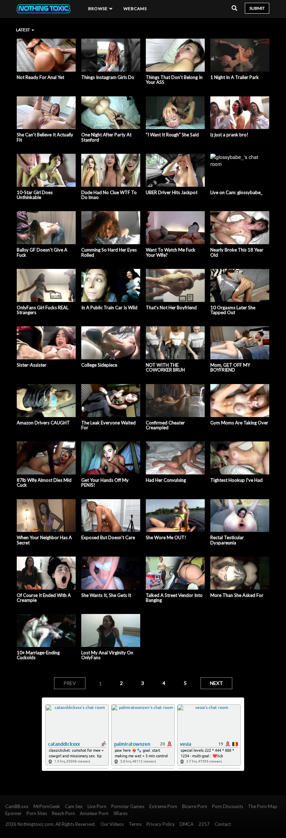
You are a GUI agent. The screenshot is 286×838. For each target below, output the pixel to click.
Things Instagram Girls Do (107, 77)
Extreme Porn (163, 806)
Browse (98, 8)
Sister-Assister (31, 364)
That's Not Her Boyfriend (171, 307)
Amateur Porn (94, 813)
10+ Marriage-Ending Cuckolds (38, 655)
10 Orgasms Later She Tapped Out (232, 310)
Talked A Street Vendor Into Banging (174, 598)
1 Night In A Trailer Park (234, 77)
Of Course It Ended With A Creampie (44, 598)
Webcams (135, 8)
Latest (23, 29)
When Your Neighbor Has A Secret (44, 540)
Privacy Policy (160, 824)
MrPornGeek (46, 806)
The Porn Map (262, 806)
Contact (222, 824)
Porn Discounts (227, 806)
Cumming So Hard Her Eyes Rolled (109, 252)
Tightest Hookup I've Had (236, 480)
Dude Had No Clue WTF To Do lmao (109, 195)
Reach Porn (63, 813)
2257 (204, 824)
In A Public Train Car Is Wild (109, 307)
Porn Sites (37, 813)
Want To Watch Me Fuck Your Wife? (170, 252)
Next (216, 683)
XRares (120, 813)
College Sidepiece (99, 364)
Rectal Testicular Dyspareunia (227, 540)
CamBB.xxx (17, 806)
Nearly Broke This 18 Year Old (236, 252)
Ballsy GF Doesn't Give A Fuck (42, 252)
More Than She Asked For (236, 595)
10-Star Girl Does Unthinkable (35, 195)
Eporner (13, 813)
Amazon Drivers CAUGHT (43, 422)
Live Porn (97, 806)
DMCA (187, 824)
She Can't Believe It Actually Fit (45, 137)
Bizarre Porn (194, 806)
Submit (257, 8)
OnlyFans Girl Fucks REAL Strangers (42, 310)
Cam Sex (74, 806)
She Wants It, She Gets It (106, 595)
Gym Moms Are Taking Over (239, 422)
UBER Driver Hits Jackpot (171, 192)
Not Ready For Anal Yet (40, 77)
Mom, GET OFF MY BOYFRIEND (230, 367)
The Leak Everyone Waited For (108, 425)
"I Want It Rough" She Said (172, 134)
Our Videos (112, 824)
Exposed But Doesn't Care (108, 537)
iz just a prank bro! (229, 134)
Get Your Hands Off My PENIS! (105, 483)
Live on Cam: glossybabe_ (236, 192)
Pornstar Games (127, 806)
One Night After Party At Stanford (106, 137)
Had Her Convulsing (166, 480)
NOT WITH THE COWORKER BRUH (165, 367)
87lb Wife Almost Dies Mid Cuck (44, 483)
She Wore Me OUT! (166, 537)
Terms (135, 824)
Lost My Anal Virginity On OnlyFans (107, 655)
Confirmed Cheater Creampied (165, 425)
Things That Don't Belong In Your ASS (174, 80)
